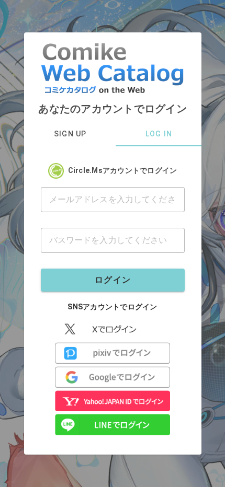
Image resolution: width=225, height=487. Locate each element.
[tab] (70, 133)
